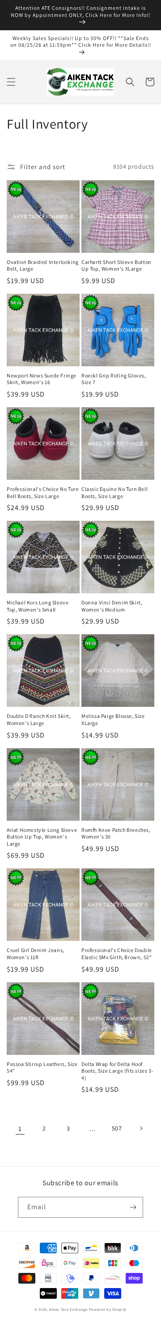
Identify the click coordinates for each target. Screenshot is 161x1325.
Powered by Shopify (108, 1309)
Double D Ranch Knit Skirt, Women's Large (39, 719)
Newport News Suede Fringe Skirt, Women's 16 (41, 379)
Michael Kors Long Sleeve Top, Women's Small (37, 606)
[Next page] (141, 1128)
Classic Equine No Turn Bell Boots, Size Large (114, 492)
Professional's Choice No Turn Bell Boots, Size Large (43, 492)
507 (117, 1128)
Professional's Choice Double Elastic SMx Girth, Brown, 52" (116, 953)
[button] (11, 82)
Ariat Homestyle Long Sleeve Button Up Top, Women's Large (42, 837)
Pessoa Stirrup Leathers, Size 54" (42, 1067)
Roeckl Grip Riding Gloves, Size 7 (113, 379)
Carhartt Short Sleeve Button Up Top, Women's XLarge (116, 265)
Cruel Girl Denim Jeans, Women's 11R (35, 953)
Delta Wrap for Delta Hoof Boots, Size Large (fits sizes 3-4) (117, 1071)
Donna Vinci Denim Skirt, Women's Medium (111, 606)
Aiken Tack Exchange (68, 1309)
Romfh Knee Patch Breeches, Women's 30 (116, 833)
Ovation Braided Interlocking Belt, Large (43, 265)
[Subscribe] (133, 1207)
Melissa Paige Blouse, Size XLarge (113, 719)
